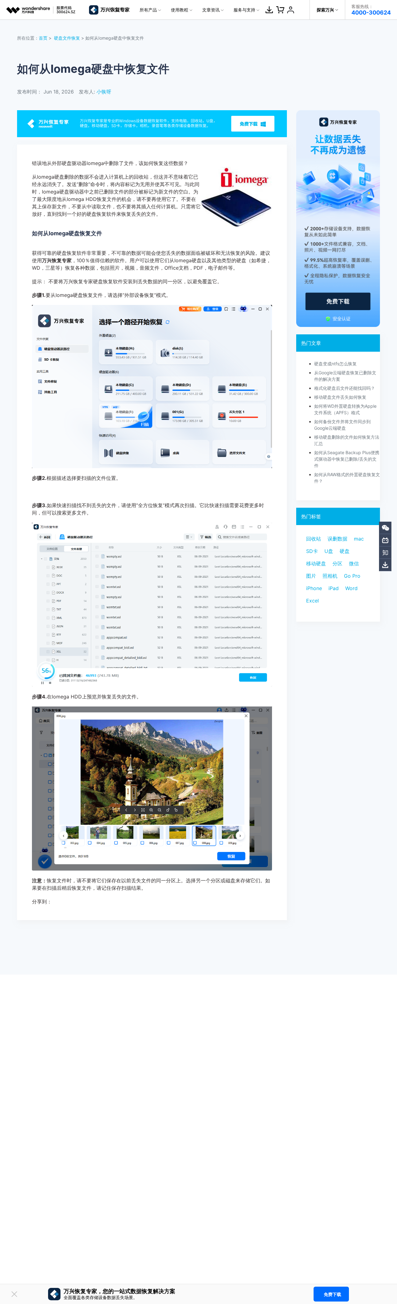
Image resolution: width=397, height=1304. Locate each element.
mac (359, 539)
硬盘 (345, 551)
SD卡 (312, 551)
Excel (312, 601)
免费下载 (332, 1294)
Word (351, 588)
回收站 (313, 539)
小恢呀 (103, 92)
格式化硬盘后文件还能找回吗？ (344, 388)
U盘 (328, 551)
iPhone (314, 588)
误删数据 (337, 539)
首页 (43, 38)
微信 (354, 563)
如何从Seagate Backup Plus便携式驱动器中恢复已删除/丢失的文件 (346, 459)
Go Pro (352, 576)
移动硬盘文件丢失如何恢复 (340, 397)
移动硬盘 (316, 563)
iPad (333, 588)
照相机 (330, 576)
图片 (311, 576)
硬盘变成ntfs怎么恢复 (335, 363)
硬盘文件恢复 (67, 38)
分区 (337, 563)
